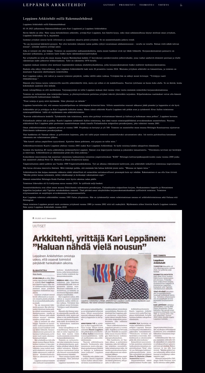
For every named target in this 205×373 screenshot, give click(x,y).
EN (181, 5)
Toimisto (146, 5)
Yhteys (163, 5)
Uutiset (109, 5)
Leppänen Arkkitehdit (55, 5)
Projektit (127, 5)
